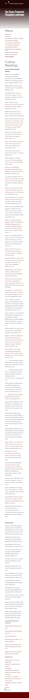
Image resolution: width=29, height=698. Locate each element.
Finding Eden (8, 668)
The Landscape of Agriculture (12, 45)
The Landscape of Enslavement (12, 42)
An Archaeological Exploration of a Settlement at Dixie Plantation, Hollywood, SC (13, 169)
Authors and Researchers (11, 54)
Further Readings (9, 56)
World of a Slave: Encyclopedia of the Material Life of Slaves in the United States (14, 262)
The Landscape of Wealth (11, 47)
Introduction (8, 36)
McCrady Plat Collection (11, 636)
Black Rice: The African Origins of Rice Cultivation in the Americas (14, 143)
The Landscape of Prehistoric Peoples (14, 38)
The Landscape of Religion (11, 40)
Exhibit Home (8, 34)
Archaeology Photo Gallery (11, 52)
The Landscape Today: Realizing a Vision (13, 50)
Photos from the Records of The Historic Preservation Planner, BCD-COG (13, 646)
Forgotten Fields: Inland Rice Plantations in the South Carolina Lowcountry (12, 672)
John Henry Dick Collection (11, 676)
